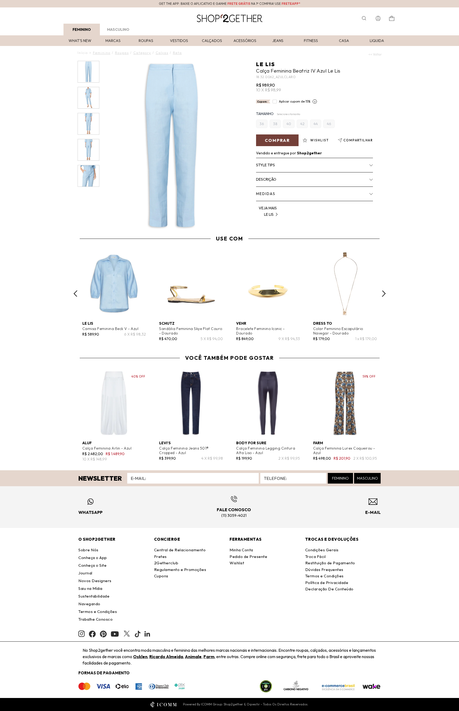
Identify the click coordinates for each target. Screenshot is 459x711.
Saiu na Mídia (90, 588)
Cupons (161, 575)
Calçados (212, 40)
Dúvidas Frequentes (324, 569)
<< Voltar (375, 54)
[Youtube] (115, 634)
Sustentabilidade (93, 596)
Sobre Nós (88, 549)
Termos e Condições (97, 611)
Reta (177, 53)
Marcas (113, 40)
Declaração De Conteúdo (329, 588)
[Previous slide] (75, 293)
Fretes (160, 556)
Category (142, 53)
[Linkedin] (147, 633)
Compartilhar (358, 140)
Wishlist (237, 562)
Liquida (377, 40)
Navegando (89, 603)
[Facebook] (92, 633)
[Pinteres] (103, 633)
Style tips (265, 165)
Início (83, 53)
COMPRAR (277, 140)
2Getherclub (166, 562)
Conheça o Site (92, 565)
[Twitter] (127, 634)
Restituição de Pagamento (330, 562)
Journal (85, 572)
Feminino (82, 29)
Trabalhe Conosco (95, 619)
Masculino (118, 29)
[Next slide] (384, 293)
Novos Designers (95, 580)
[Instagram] (81, 633)
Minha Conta (241, 549)
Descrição (266, 179)
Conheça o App (92, 557)
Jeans (277, 40)
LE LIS (265, 64)
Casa (344, 40)
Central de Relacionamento (180, 549)
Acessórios (244, 40)
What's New (80, 40)
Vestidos (179, 40)
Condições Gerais (322, 549)
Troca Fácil (315, 556)
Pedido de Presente (248, 556)
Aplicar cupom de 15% (295, 101)
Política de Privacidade (326, 582)
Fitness (311, 40)
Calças (162, 53)
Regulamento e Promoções (180, 569)
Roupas (146, 40)
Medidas (265, 193)
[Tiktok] (138, 633)
